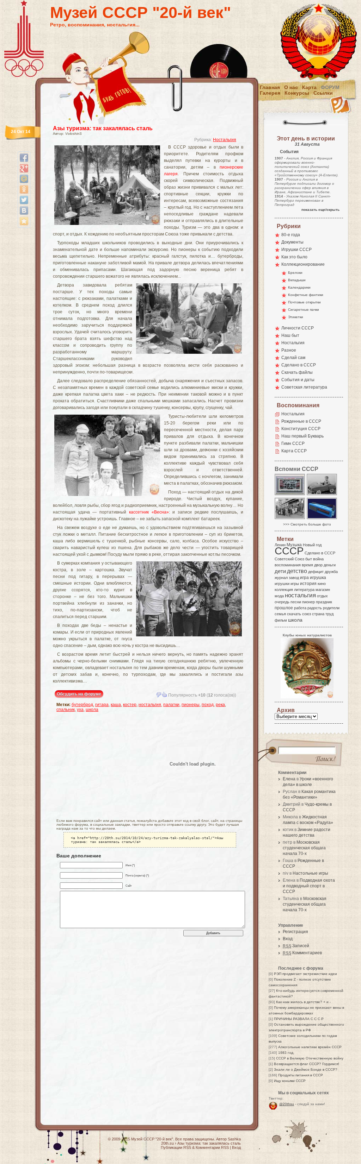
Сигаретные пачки (303, 310)
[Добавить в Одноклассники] (24, 189)
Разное (288, 350)
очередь (282, 602)
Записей (296, 945)
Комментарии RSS (212, 1147)
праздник (324, 602)
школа (92, 709)
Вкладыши (297, 280)
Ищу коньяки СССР (290, 1081)
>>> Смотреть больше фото (307, 524)
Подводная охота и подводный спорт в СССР (309, 886)
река (220, 704)
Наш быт (290, 335)
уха (80, 709)
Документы (292, 242)
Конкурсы (296, 93)
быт (308, 559)
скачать (294, 614)
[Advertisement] (98, 764)
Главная (270, 87)
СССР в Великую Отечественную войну (309, 1058)
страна (318, 614)
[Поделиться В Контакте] (24, 210)
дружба (331, 572)
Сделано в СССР (298, 365)
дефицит (316, 572)
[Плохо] (158, 694)
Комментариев (302, 952)
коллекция (284, 589)
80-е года (290, 234)
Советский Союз (289, 559)
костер (129, 704)
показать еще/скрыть (320, 210)
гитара (102, 704)
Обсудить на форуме (79, 694)
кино (322, 583)
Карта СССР (294, 450)
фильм (281, 620)
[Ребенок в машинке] (322, 495)
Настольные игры (310, 873)
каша (116, 704)
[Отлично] (164, 694)
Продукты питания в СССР (300, 1075)
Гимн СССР (293, 443)
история (308, 583)
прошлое (284, 607)
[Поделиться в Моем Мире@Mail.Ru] (24, 179)
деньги (330, 565)
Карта (309, 87)
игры (294, 583)
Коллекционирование (303, 264)
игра (304, 577)
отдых (322, 596)
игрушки (282, 583)
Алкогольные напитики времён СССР (310, 1047)
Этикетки (295, 317)
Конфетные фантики (305, 295)
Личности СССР (297, 328)
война (318, 559)
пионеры (191, 704)
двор (318, 565)
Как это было (294, 256)
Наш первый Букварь (302, 436)
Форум (330, 87)
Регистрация (295, 931)
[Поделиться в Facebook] (24, 157)
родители (331, 608)
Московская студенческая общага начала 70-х (304, 848)
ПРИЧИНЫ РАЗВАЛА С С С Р (299, 1019)
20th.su (167, 1143)
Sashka (234, 1139)
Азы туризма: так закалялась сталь (103, 128)
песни (295, 602)
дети (280, 571)
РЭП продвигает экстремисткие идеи (305, 974)
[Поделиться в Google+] (24, 168)
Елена (289, 778)
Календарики (299, 287)
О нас (291, 87)
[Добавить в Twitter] (24, 200)
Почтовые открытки (304, 302)
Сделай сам (293, 357)
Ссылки (323, 93)
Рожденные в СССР (301, 421)
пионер (308, 602)
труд (329, 614)
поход (208, 704)
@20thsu (286, 1104)
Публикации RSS (176, 1147)
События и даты (297, 379)
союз (306, 614)
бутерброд (82, 704)
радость (314, 608)
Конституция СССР (300, 428)
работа (300, 608)
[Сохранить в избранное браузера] (24, 221)
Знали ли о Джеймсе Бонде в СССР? (305, 1069)
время (307, 565)
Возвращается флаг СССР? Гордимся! (306, 1064)
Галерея (270, 93)
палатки (171, 704)
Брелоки (295, 273)
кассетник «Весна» (149, 512)
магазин (323, 589)
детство (297, 571)
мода (279, 596)
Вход (288, 938)
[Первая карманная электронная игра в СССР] (290, 495)
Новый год (312, 545)
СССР (289, 550)
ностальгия (150, 704)
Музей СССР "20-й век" (140, 12)
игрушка (318, 577)
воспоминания (288, 565)
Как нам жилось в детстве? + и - (303, 1002)
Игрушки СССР (296, 249)
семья (280, 614)
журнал (281, 577)
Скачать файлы (297, 372)
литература (304, 589)
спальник (65, 709)
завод (294, 577)
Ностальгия (224, 139)
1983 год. (286, 1053)
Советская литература (304, 387)
